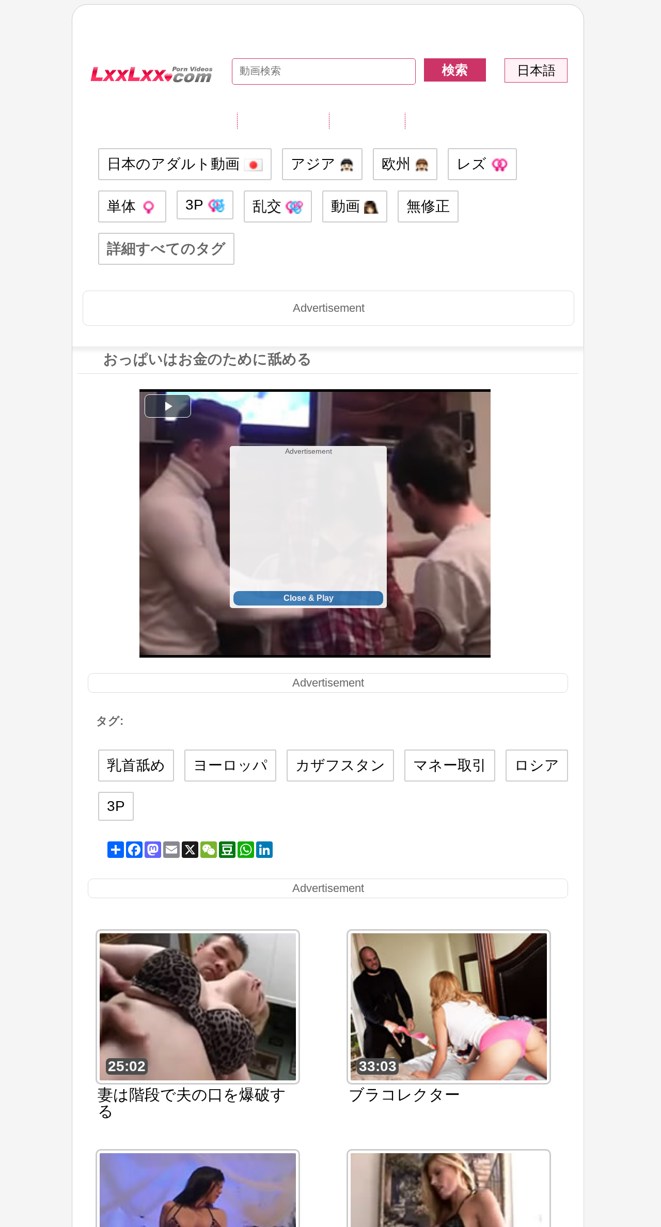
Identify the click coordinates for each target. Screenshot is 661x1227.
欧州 (398, 164)
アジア (315, 164)
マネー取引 (449, 765)
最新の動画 (367, 120)
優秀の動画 (443, 120)
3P (196, 205)
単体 (123, 206)
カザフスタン (340, 765)
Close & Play (309, 598)
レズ (474, 164)
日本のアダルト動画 (175, 164)
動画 (347, 206)
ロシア (536, 765)
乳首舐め (136, 765)
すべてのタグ (283, 120)
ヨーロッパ (230, 765)
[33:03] (449, 1005)
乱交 (269, 206)
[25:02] (198, 1005)
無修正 (428, 206)
